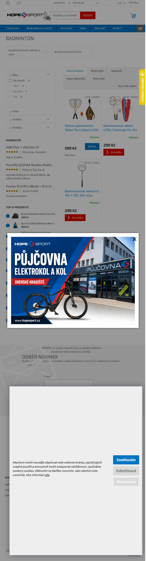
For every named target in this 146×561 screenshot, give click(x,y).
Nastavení (126, 482)
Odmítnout (126, 471)
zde (47, 475)
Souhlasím (126, 460)
